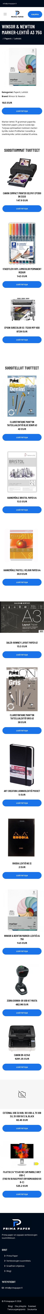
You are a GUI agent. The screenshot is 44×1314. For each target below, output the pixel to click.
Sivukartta (32, 1309)
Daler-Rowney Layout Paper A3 (22, 642)
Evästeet (32, 1306)
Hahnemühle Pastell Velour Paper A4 (22, 570)
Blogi (8, 1271)
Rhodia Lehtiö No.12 (22, 863)
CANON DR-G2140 (22, 1054)
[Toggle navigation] (5, 14)
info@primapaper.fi (9, 4)
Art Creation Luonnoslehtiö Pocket (22, 790)
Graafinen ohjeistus (15, 1266)
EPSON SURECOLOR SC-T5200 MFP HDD (22, 327)
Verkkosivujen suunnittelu (18, 1260)
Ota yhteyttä (20, 1306)
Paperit (8, 38)
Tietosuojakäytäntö (16, 1309)
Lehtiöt (17, 38)
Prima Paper (12, 1255)
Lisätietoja (22, 111)
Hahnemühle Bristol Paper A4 (22, 497)
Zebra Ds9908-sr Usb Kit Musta (22, 1000)
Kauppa (35, 14)
